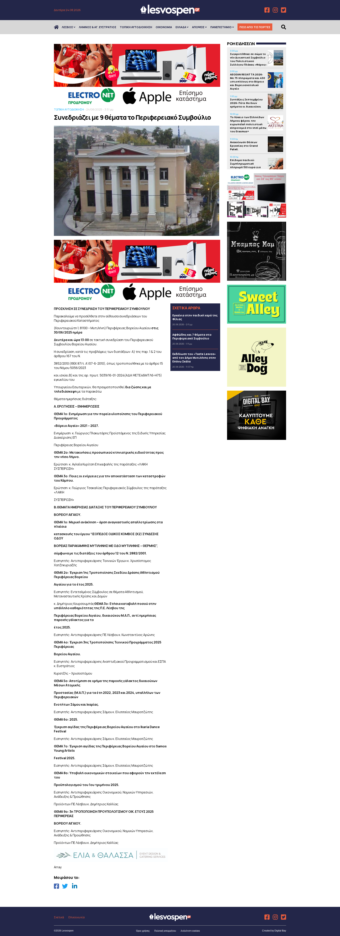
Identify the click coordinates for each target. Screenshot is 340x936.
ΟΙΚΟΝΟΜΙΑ (164, 27)
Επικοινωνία (76, 917)
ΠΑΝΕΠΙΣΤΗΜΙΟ (221, 27)
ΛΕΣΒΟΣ (67, 27)
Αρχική (59, 27)
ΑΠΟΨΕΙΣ (198, 27)
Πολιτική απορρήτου (165, 931)
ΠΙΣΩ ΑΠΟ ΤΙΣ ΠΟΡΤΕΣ (254, 27)
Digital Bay (280, 930)
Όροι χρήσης (143, 931)
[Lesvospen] (170, 14)
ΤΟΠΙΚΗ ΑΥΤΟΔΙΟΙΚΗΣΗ (136, 27)
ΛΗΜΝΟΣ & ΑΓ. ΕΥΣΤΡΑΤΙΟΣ (97, 27)
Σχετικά (59, 917)
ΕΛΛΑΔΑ (181, 27)
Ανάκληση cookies (190, 930)
